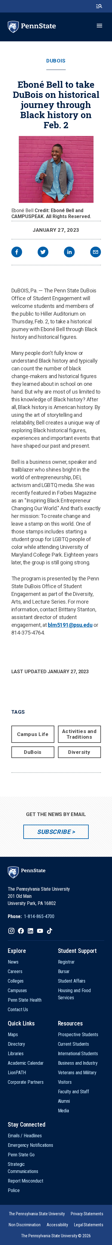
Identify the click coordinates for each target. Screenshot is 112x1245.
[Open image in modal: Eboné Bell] (56, 169)
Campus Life (33, 734)
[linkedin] (69, 253)
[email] (95, 253)
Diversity (79, 752)
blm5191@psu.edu (70, 625)
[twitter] (43, 253)
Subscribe (53, 831)
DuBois (55, 61)
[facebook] (16, 253)
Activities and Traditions (79, 734)
